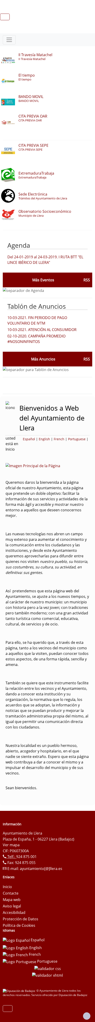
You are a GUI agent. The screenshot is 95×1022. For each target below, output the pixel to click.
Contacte (10, 893)
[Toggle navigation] (9, 39)
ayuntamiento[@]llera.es (41, 868)
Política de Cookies (19, 925)
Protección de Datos (20, 918)
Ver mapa (11, 844)
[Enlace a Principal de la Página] (40, 465)
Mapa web (12, 899)
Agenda (18, 245)
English (44, 439)
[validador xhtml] (47, 975)
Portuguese (77, 439)
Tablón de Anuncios (36, 306)
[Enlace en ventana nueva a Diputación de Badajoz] (19, 991)
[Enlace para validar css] (47, 968)
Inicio (7, 886)
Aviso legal (12, 906)
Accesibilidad (14, 912)
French (59, 439)
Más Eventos (43, 279)
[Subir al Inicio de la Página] (86, 1016)
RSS (86, 359)
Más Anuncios (43, 359)
